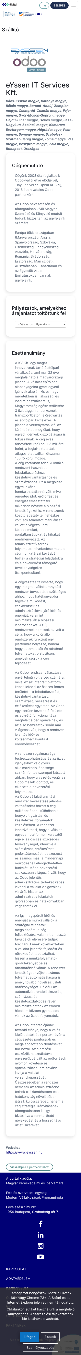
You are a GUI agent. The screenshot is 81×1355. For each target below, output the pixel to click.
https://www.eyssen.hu (24, 1152)
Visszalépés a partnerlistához (29, 1167)
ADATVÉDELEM (18, 1279)
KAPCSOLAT (16, 1269)
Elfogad (29, 1337)
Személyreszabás (40, 1348)
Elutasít (50, 1337)
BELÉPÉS (59, 5)
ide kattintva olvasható (40, 1319)
